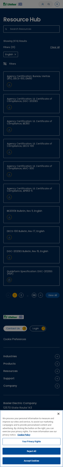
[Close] (58, 413)
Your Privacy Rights (31, 441)
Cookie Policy (23, 435)
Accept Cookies (31, 460)
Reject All (31, 451)
